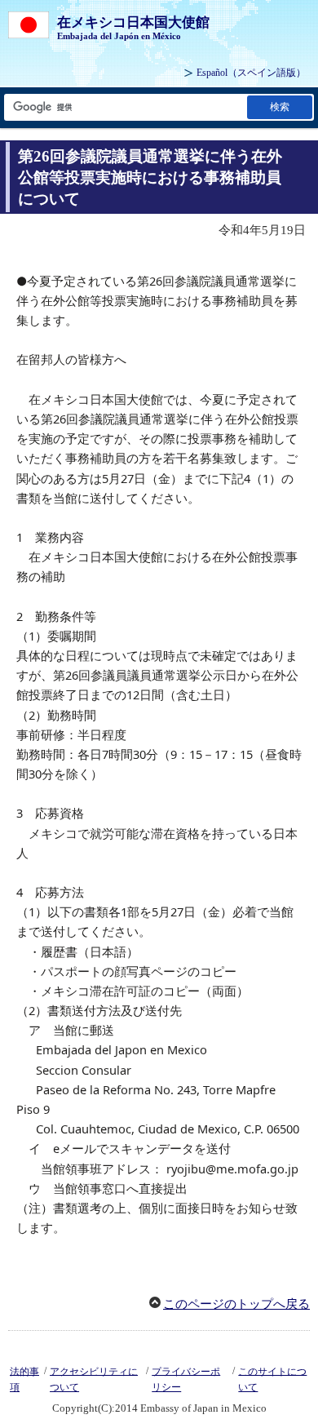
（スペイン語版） (251, 72)
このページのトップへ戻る (236, 1303)
